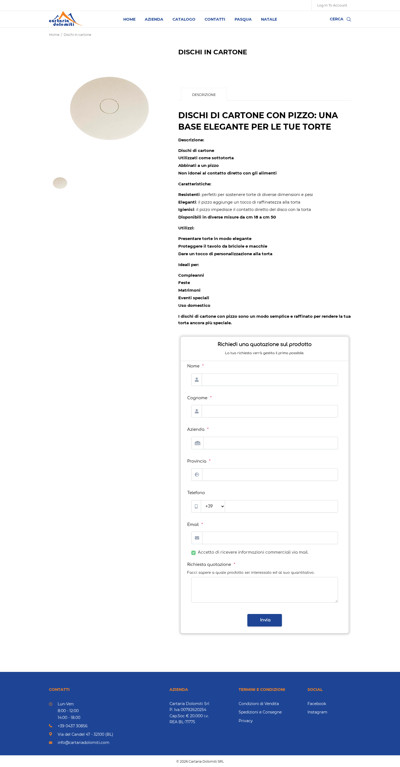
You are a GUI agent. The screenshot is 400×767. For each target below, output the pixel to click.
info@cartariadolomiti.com (83, 742)
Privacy (246, 720)
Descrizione (204, 95)
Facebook (316, 703)
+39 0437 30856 (73, 726)
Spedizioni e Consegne (260, 712)
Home (54, 35)
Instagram (317, 712)
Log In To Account (332, 5)
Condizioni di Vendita (259, 703)
